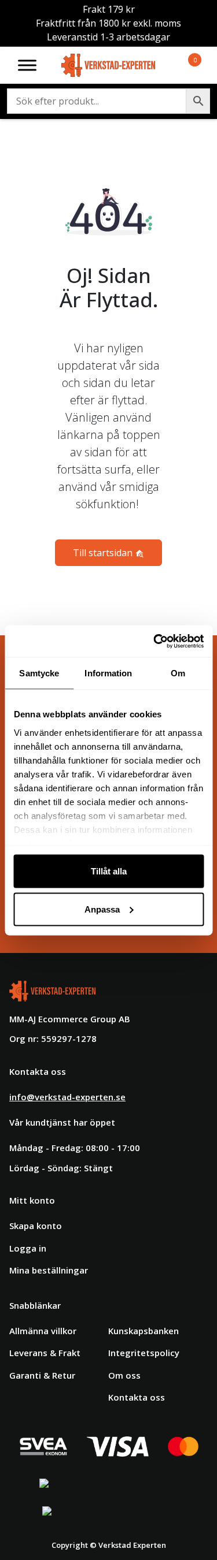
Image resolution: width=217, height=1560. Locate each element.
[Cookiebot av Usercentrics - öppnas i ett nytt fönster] (154, 641)
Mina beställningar (48, 1270)
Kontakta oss (136, 1397)
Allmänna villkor (42, 1330)
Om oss (124, 1375)
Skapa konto (35, 1225)
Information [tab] (108, 673)
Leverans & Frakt (44, 1352)
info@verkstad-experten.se (67, 1097)
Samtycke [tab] (39, 673)
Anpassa (102, 909)
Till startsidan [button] (104, 552)
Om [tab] (178, 673)
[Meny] (27, 64)
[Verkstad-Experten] (108, 60)
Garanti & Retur (42, 1375)
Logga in (27, 1248)
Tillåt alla (109, 871)
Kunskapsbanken (143, 1330)
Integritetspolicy (143, 1352)
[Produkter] (181, 65)
